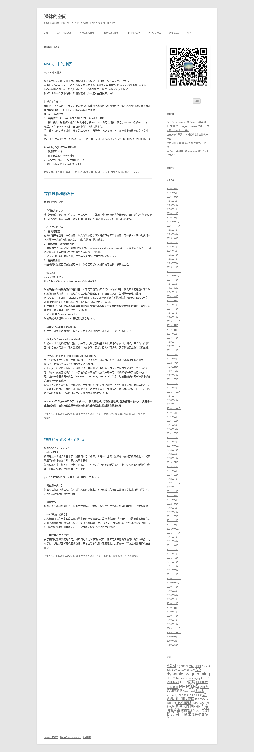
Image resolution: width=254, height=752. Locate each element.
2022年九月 (172, 354)
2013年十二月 (174, 445)
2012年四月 (172, 512)
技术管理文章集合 (112, 33)
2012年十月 (172, 491)
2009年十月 (172, 636)
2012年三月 (172, 516)
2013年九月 (172, 454)
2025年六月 (172, 246)
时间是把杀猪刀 (199, 703)
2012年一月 (172, 524)
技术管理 (183, 703)
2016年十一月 (174, 408)
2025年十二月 (174, 221)
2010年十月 (172, 587)
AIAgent (195, 666)
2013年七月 (172, 458)
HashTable (173, 678)
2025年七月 (172, 242)
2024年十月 (172, 279)
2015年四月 (172, 421)
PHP (189, 33)
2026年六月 (172, 197)
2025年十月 (172, 230)
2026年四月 (172, 205)
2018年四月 (172, 400)
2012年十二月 (174, 483)
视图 (115, 556)
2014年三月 (172, 433)
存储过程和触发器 (59, 194)
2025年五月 (172, 250)
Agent (181, 666)
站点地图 (87, 737)
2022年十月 (172, 350)
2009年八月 (172, 645)
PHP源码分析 (134, 33)
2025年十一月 (174, 226)
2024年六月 (172, 296)
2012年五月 (172, 508)
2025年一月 (172, 267)
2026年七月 (172, 192)
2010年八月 (172, 595)
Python (186, 691)
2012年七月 (172, 499)
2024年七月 (172, 292)
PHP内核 (173, 682)
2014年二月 (172, 437)
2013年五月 (172, 462)
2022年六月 (172, 367)
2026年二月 (172, 213)
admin (135, 172)
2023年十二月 (174, 321)
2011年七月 (172, 549)
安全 (197, 699)
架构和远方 (174, 33)
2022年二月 (172, 383)
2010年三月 (172, 616)
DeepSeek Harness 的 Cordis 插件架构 (186, 122)
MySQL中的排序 (58, 64)
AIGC (174, 670)
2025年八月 (172, 238)
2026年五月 (172, 201)
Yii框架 (185, 695)
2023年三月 (172, 329)
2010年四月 (172, 611)
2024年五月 (172, 300)
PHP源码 (189, 686)
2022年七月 (172, 362)
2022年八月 (172, 358)
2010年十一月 (174, 582)
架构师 (174, 706)
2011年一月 (172, 574)
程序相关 (83, 172)
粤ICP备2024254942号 (70, 737)
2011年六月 (172, 553)
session (170, 695)
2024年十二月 (174, 271)
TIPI (178, 695)
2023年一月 (172, 338)
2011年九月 (172, 541)
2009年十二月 (174, 628)
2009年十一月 (174, 632)
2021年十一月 (174, 396)
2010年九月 (172, 591)
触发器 (127, 413)
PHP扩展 (202, 682)
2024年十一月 (174, 275)
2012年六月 (172, 504)
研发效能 (173, 710)
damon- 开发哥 (51, 737)
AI (186, 666)
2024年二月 (172, 313)
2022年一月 (172, 387)
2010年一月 (172, 624)
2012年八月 (172, 495)
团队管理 (187, 699)
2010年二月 (172, 620)
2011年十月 (172, 537)
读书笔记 (196, 714)
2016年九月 (172, 412)
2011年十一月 (174, 533)
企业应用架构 (195, 695)
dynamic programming (188, 673)
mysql (106, 172)
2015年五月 (172, 416)
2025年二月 (172, 263)
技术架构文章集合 (88, 33)
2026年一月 (172, 217)
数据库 (114, 172)
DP (198, 669)
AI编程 (182, 670)
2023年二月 (172, 333)
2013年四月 (172, 466)
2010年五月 (172, 607)
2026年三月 (172, 209)
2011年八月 (172, 545)
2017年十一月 (174, 404)
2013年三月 (172, 470)
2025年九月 (172, 234)
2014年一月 (172, 441)
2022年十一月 (174, 346)
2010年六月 (172, 603)
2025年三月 (172, 259)
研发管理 (185, 710)
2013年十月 (172, 450)
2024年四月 (172, 304)
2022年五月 (172, 371)
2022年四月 (172, 375)
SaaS (199, 691)
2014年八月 (172, 425)
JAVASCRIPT (187, 678)
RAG (192, 691)
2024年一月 (172, 317)
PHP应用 (188, 682)
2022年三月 (172, 379)
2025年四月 (172, 255)
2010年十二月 (174, 578)
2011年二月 (172, 570)
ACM (171, 665)
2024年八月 (172, 288)
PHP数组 (172, 687)
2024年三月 (172, 309)
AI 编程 (190, 670)
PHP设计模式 (154, 33)
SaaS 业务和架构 (64, 33)
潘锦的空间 (55, 16)
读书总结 (183, 714)
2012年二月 (172, 520)
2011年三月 (172, 566)
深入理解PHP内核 (193, 706)
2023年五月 (172, 325)
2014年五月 (172, 429)
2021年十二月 (174, 392)
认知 (198, 710)
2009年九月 (172, 640)
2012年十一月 (174, 487)
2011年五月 (172, 557)
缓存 (192, 710)
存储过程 (108, 413)
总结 (174, 703)
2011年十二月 (174, 528)
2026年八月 (172, 188)
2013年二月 (172, 475)
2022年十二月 (174, 342)
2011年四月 (172, 562)
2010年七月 (172, 599)
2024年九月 (172, 284)
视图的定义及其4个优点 (64, 439)
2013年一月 (172, 479)
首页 (46, 33)
